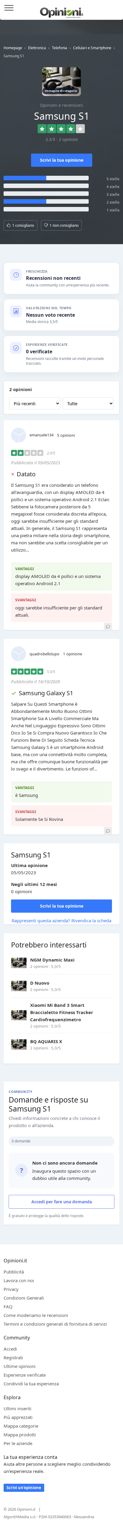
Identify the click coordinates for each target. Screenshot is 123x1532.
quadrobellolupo (44, 654)
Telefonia (59, 47)
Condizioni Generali (24, 1298)
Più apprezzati (18, 1417)
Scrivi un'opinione (24, 1487)
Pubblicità (14, 1272)
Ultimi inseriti (17, 1408)
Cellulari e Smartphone (92, 47)
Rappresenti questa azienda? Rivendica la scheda (61, 920)
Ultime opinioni (20, 1366)
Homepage (13, 47)
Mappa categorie (21, 1426)
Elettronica (37, 47)
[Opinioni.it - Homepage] (61, 10)
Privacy (11, 1289)
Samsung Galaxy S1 (46, 693)
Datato (26, 474)
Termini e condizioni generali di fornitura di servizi (55, 1324)
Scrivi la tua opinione (61, 160)
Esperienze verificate (25, 1375)
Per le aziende (18, 1443)
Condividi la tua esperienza (31, 1384)
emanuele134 (41, 435)
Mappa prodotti (20, 1435)
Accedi (115, 8)
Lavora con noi (19, 1280)
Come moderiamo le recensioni (36, 1315)
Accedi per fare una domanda (61, 1201)
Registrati (13, 1357)
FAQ (8, 1306)
